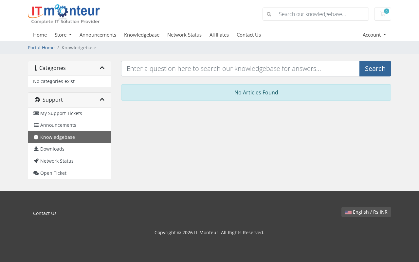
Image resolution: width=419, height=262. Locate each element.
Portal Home (41, 47)
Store (61, 34)
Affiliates (219, 34)
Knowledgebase (141, 34)
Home (40, 34)
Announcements (98, 34)
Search (375, 68)
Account (372, 34)
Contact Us (249, 34)
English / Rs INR (370, 212)
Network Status (184, 34)
